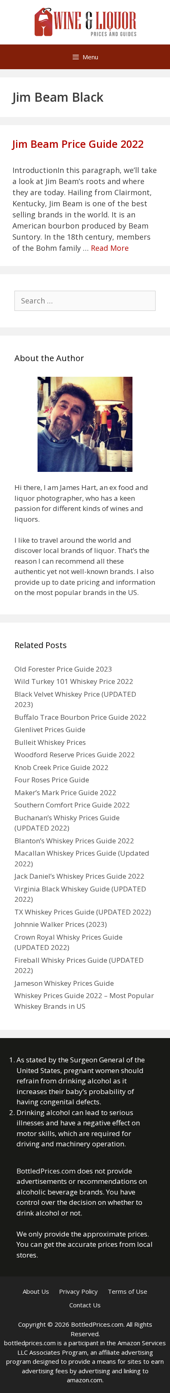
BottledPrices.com (46, 1171)
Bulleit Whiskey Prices (50, 742)
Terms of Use (127, 1291)
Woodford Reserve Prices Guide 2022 (74, 754)
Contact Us (85, 1305)
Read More (110, 248)
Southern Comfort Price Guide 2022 (72, 805)
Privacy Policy (78, 1291)
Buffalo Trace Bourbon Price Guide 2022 (80, 717)
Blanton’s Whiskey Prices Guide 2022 (74, 840)
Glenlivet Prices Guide (49, 729)
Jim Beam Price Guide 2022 (78, 144)
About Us (36, 1291)
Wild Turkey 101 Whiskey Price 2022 (73, 681)
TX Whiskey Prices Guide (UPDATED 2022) (82, 912)
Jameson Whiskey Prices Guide (64, 983)
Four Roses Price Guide (51, 779)
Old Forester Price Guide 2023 (63, 669)
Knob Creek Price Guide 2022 (61, 767)
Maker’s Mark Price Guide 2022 (65, 792)
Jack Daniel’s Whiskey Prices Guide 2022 (79, 876)
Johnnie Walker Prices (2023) (60, 924)
